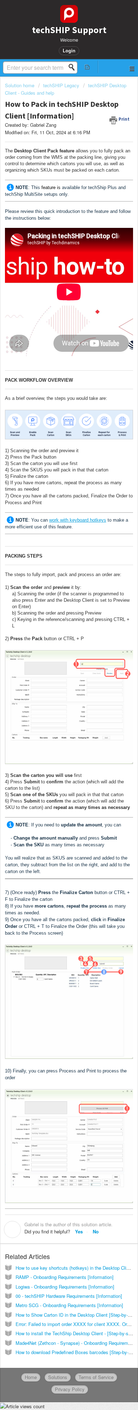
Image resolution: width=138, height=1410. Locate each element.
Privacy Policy (70, 1389)
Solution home (20, 85)
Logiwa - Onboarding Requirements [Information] (65, 1286)
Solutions (57, 1377)
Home (31, 1377)
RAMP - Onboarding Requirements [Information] (65, 1277)
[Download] (56, 720)
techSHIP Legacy (61, 85)
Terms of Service (96, 1377)
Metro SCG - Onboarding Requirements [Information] (69, 1305)
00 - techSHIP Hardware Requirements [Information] (69, 1295)
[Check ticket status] (87, 67)
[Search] (73, 67)
